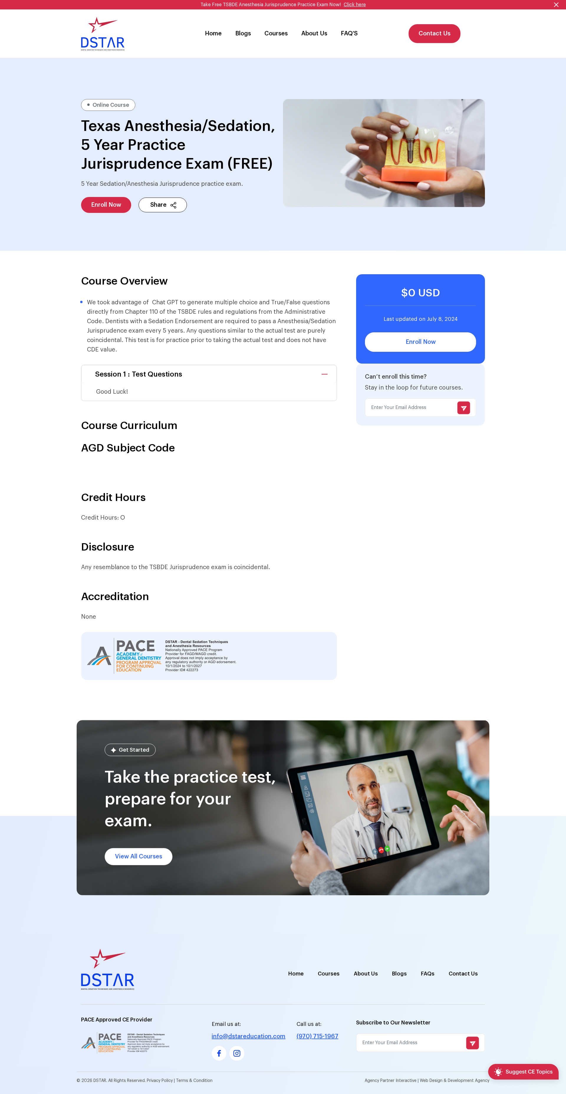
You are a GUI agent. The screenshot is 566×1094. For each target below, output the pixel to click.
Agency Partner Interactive (391, 1081)
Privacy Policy (160, 1081)
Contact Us (434, 34)
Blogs (243, 34)
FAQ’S (349, 34)
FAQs (428, 973)
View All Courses (138, 857)
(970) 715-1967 (317, 1036)
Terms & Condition (194, 1081)
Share (158, 205)
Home (213, 34)
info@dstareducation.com (248, 1036)
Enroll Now (106, 205)
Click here (355, 4)
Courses (276, 34)
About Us (314, 34)
